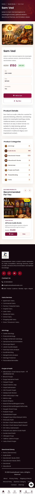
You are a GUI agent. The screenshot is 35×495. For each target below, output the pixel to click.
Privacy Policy (13, 478)
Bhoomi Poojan (8, 377)
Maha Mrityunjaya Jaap (10, 395)
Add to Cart (18, 95)
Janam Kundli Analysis (10, 347)
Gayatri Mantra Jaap (10, 385)
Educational (7, 466)
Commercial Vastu (9, 303)
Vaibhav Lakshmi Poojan (11, 439)
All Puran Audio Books (13, 223)
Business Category (20, 482)
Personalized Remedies (10, 360)
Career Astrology (8, 333)
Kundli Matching (8, 352)
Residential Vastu (8, 314)
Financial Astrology (9, 336)
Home (4, 4)
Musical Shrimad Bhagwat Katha (13, 404)
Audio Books (11, 4)
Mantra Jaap (7, 398)
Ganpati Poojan (8, 382)
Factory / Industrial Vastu (11, 306)
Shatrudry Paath (8, 420)
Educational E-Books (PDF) (11, 461)
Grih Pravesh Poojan (9, 390)
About (5, 478)
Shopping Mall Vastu (9, 319)
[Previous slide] (25, 190)
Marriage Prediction (9, 358)
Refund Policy (7, 482)
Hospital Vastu (7, 309)
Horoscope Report (9, 344)
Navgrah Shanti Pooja (10, 409)
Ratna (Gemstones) (9, 453)
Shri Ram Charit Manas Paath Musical (15, 425)
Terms (30, 482)
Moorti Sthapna (8, 401)
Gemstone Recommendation (12, 342)
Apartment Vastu (8, 301)
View (23, 234)
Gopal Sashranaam (9, 387)
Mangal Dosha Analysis (10, 355)
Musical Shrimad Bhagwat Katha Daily (15, 406)
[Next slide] (29, 190)
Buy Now (18, 101)
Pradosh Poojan (8, 412)
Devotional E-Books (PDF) (11, 458)
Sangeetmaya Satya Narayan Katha (15, 417)
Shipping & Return (26, 478)
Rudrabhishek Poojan (10, 414)
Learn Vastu (7, 311)
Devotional (6, 463)
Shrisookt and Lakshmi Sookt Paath (14, 431)
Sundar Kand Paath (9, 433)
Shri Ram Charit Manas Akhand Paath (15, 422)
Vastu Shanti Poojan (9, 441)
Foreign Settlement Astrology (12, 339)
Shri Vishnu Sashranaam (11, 428)
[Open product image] (17, 34)
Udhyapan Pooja (8, 436)
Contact (14, 485)
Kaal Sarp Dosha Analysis (11, 350)
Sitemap (21, 485)
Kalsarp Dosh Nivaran (10, 393)
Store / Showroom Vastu (11, 322)
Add (12, 234)
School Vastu (7, 317)
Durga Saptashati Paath (11, 379)
